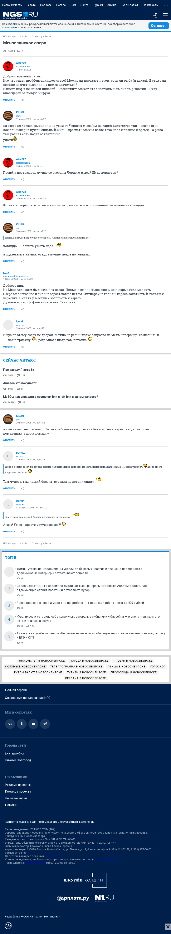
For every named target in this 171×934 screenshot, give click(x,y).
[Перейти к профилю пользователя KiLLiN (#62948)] (8, 116)
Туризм (98, 4)
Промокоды (150, 4)
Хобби (23, 36)
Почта (84, 4)
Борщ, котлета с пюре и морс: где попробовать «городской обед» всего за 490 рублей (80, 603)
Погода (61, 4)
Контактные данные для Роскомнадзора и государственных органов (49, 821)
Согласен (158, 26)
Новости (46, 4)
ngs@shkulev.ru (54, 856)
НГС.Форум (9, 36)
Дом (73, 4)
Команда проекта (18, 791)
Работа (31, 4)
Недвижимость (12, 4)
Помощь (11, 805)
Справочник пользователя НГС (27, 698)
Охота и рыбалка (41, 36)
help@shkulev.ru (35, 862)
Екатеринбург (15, 753)
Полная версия (16, 690)
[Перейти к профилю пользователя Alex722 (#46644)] (8, 66)
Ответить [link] (9, 100)
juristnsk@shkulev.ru (107, 859)
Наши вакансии (16, 798)
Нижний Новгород (18, 760)
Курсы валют (129, 4)
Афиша (111, 4)
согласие (8, 27)
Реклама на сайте (18, 785)
